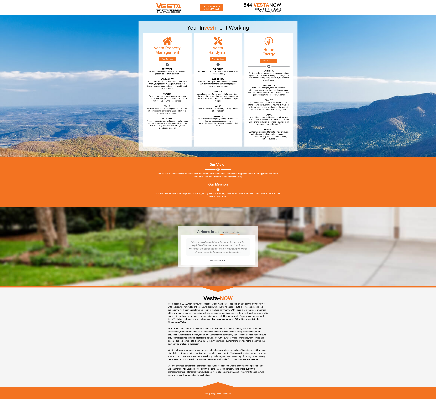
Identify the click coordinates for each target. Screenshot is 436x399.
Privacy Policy (210, 394)
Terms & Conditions (223, 394)
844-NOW (262, 5)
